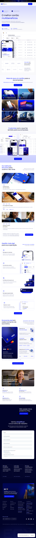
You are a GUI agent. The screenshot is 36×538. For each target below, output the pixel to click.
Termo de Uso (20, 512)
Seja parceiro (12, 507)
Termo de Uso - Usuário (21, 508)
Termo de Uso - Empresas (21, 509)
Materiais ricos (12, 504)
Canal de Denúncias (20, 505)
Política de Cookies (20, 504)
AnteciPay (4, 507)
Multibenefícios (5, 504)
